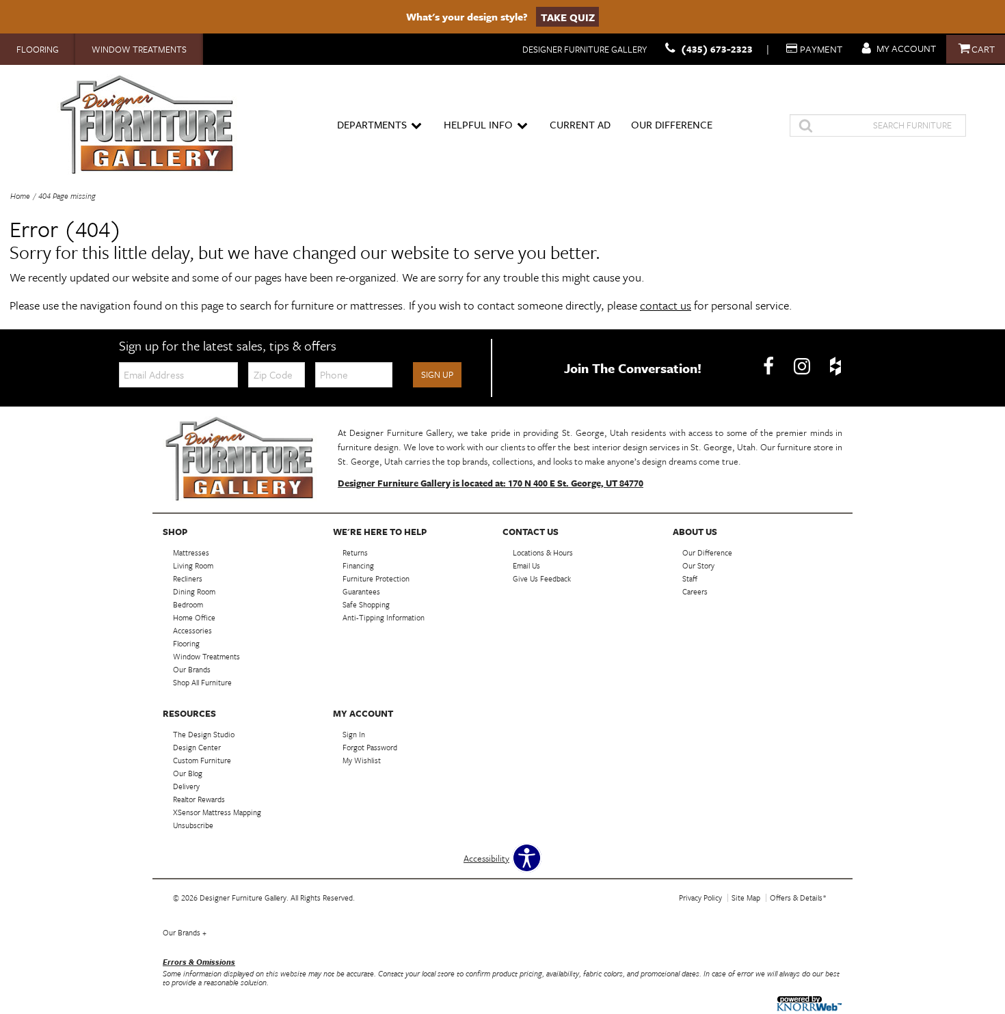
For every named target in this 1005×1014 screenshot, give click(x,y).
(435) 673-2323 (717, 49)
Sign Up (437, 374)
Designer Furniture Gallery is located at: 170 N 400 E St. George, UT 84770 (490, 483)
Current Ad (580, 124)
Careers (695, 591)
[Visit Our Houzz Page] (835, 367)
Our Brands (184, 932)
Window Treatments (139, 49)
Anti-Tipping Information (384, 617)
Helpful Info (478, 124)
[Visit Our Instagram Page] (803, 367)
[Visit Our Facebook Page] (769, 367)
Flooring (37, 49)
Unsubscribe (193, 825)
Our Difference (671, 124)
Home (20, 196)
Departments (372, 124)
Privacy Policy (700, 897)
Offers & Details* (798, 897)
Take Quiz (568, 16)
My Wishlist (362, 760)
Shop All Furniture (202, 682)
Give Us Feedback (542, 578)
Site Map (746, 897)
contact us (665, 305)
